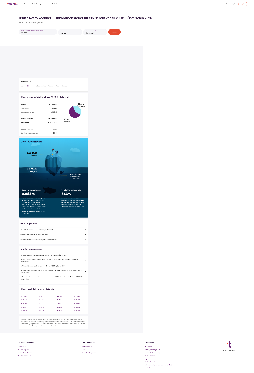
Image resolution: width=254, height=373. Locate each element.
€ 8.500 (41, 311)
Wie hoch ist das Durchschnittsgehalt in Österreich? (38, 240)
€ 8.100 (41, 303)
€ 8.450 (24, 311)
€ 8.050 (24, 303)
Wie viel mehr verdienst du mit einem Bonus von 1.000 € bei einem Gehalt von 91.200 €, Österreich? (51, 271)
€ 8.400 (77, 307)
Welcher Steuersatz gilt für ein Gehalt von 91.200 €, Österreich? (43, 266)
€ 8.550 (59, 311)
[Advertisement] (53, 62)
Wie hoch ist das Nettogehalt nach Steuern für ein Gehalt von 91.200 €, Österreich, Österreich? (50, 261)
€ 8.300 (41, 307)
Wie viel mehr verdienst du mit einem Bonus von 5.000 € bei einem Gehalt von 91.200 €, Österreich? (51, 278)
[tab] (23, 87)
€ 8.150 (59, 303)
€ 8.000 (77, 300)
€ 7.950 (59, 300)
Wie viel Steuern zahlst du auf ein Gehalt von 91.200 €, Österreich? (44, 255)
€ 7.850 (24, 300)
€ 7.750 (59, 296)
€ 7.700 (41, 296)
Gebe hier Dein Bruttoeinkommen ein (32, 31)
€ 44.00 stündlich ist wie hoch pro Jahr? (34, 235)
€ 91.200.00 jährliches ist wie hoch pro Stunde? (36, 230)
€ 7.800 (77, 296)
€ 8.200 (77, 303)
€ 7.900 (41, 300)
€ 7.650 (24, 296)
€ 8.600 (77, 311)
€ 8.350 (59, 307)
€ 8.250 (23, 307)
